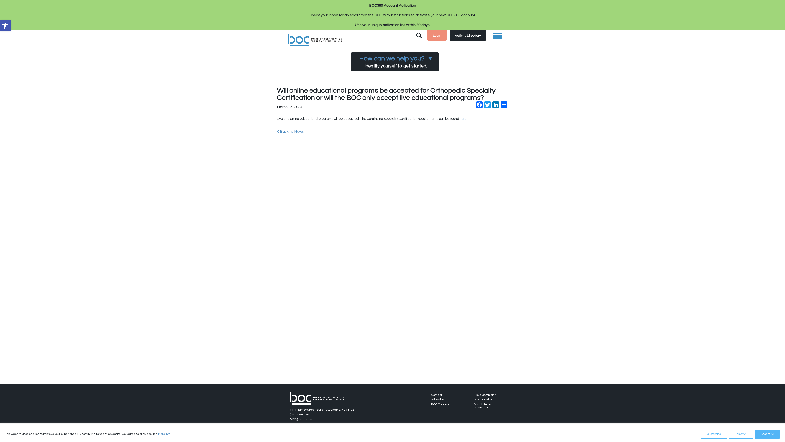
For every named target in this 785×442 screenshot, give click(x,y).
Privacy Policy (483, 399)
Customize (714, 434)
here (463, 118)
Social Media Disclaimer (482, 406)
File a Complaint (485, 395)
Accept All (767, 434)
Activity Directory (468, 35)
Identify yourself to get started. (393, 61)
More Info (164, 434)
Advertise (437, 399)
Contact (436, 395)
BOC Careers (440, 404)
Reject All (741, 434)
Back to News (291, 131)
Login (437, 35)
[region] (392, 432)
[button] (5, 25)
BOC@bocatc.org (301, 419)
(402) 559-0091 (300, 414)
